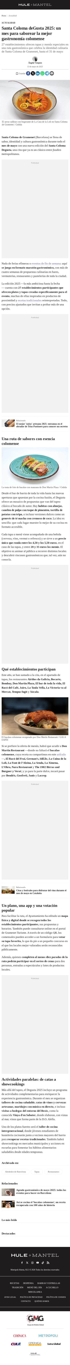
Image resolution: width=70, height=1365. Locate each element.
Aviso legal (10, 1297)
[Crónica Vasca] (35, 1344)
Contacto (26, 1301)
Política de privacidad (31, 1297)
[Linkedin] (37, 73)
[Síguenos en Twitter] (27, 1262)
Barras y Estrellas (48, 1283)
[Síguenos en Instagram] (32, 1262)
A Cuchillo (52, 1287)
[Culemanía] (16, 1343)
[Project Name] (35, 1255)
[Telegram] (47, 73)
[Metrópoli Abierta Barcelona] (48, 1335)
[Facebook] (28, 73)
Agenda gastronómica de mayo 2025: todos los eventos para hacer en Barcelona (41, 1191)
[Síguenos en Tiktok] (42, 1262)
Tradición (17, 1287)
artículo (61, 754)
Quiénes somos (42, 1301)
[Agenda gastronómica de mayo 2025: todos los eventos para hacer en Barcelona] (8, 1192)
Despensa (28, 1283)
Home (4, 16)
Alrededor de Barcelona (15, 1171)
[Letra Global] (54, 1344)
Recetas (14, 1283)
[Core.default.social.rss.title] (48, 1262)
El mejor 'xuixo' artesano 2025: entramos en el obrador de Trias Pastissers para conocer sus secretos (42, 425)
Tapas (36, 1171)
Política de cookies (56, 1297)
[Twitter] (33, 73)
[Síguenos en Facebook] (22, 1262)
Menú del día (34, 1287)
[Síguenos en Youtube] (37, 1262)
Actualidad (8, 23)
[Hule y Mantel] (35, 1354)
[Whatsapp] (42, 73)
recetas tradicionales (30, 300)
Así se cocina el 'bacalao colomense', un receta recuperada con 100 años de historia (41, 1203)
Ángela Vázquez (35, 63)
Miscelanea (35, 1292)
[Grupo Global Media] (35, 1320)
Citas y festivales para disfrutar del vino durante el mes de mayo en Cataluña (41, 891)
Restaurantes (53, 1171)
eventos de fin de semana (46, 263)
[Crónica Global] (19, 1335)
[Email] (52, 73)
